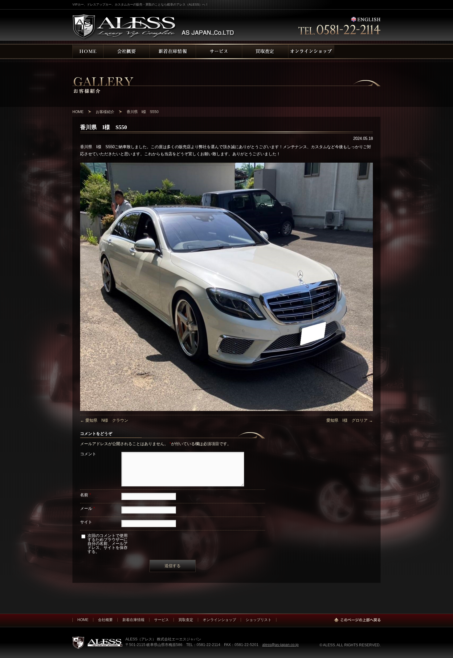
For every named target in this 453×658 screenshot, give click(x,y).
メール (87, 508)
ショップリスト (258, 620)
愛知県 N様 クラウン (104, 420)
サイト (86, 522)
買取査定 (185, 620)
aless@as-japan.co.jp (280, 645)
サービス (161, 620)
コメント (88, 454)
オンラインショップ (219, 620)
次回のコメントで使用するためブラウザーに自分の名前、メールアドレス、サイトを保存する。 (108, 544)
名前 (85, 495)
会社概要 (105, 620)
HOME (82, 620)
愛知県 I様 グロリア (349, 420)
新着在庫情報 (133, 620)
